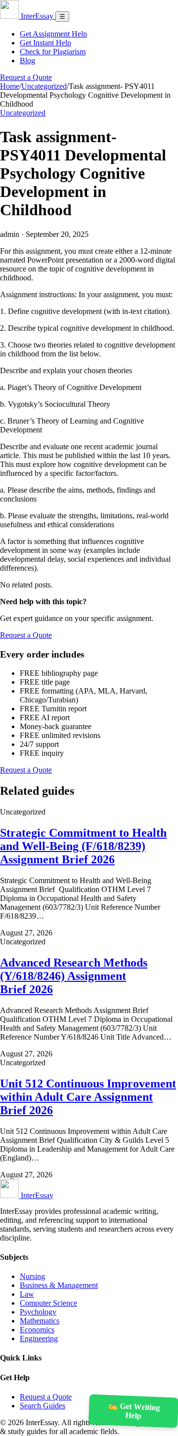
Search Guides (42, 1405)
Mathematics (39, 1321)
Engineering (39, 1338)
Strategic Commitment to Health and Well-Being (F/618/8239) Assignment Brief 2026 (83, 846)
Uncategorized (44, 86)
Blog (27, 60)
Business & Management (59, 1285)
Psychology (38, 1312)
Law (27, 1294)
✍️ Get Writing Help (134, 1411)
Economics (37, 1329)
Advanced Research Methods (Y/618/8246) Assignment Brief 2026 (73, 976)
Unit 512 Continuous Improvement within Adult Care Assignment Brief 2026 (88, 1097)
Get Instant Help (45, 43)
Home (9, 86)
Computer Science (48, 1303)
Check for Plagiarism (53, 51)
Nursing (32, 1276)
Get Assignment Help (53, 34)
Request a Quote (26, 77)
